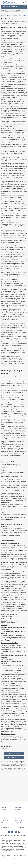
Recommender (18, 809)
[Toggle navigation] (26, 2)
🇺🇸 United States (5, 827)
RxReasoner (18, 818)
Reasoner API (18, 820)
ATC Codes (4, 818)
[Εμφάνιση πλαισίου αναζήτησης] (23, 2)
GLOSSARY (4, 835)
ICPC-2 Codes (4, 823)
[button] (9, 831)
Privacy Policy (17, 858)
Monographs (4, 812)
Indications (18, 812)
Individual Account (19, 823)
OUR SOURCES (11, 835)
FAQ (18, 835)
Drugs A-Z (3, 807)
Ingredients (4, 809)
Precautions (15, 15)
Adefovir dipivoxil (12, 8)
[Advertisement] (14, 787)
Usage (9, 15)
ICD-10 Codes (4, 820)
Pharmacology (23, 15)
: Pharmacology (14, 757)
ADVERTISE (23, 835)
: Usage (14, 753)
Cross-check (18, 807)
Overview (3, 15)
